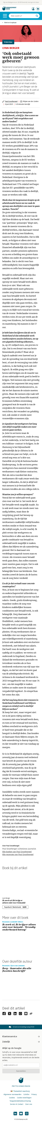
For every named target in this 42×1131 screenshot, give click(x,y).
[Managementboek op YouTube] (21, 1113)
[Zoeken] (37, 16)
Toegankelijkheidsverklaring (20, 1101)
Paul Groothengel (11, 101)
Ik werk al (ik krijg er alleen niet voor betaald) (13, 901)
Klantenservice (9, 1036)
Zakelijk (6, 1041)
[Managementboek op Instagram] (26, 1113)
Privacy (34, 1094)
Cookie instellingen (24, 1098)
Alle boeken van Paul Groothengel (17, 852)
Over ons (28, 1104)
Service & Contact (16, 1104)
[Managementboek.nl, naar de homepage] (9, 10)
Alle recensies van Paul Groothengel (17, 854)
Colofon (26, 1094)
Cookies (12, 1098)
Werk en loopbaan (10, 22)
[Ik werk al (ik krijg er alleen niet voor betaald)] (10, 883)
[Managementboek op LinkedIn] (15, 1113)
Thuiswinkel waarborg (21, 1091)
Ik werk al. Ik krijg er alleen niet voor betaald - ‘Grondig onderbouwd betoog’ (19, 927)
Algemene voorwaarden (12, 1094)
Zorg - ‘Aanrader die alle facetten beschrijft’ (16, 969)
